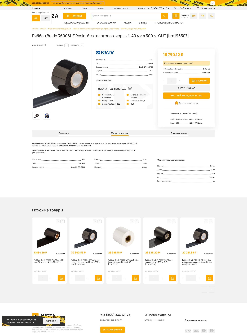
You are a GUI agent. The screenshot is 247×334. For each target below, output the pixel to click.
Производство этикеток (169, 22)
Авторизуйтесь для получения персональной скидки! (77, 3)
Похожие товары (179, 133)
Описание (64, 133)
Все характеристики (103, 80)
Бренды (143, 22)
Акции (127, 22)
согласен (51, 321)
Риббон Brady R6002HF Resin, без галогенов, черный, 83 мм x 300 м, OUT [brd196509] (85, 262)
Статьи (84, 8)
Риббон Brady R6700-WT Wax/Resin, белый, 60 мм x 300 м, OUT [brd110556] (123, 262)
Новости (101, 8)
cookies (26, 319)
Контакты (141, 8)
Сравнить (59, 45)
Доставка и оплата (121, 8)
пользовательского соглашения (66, 327)
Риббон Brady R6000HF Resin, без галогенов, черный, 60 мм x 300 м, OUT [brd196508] (197, 262)
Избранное (75, 45)
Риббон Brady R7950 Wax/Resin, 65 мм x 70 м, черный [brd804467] (48, 261)
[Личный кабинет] (211, 16)
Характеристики (120, 133)
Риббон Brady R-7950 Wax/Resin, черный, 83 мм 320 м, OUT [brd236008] (159, 262)
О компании (67, 8)
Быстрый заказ (186, 88)
